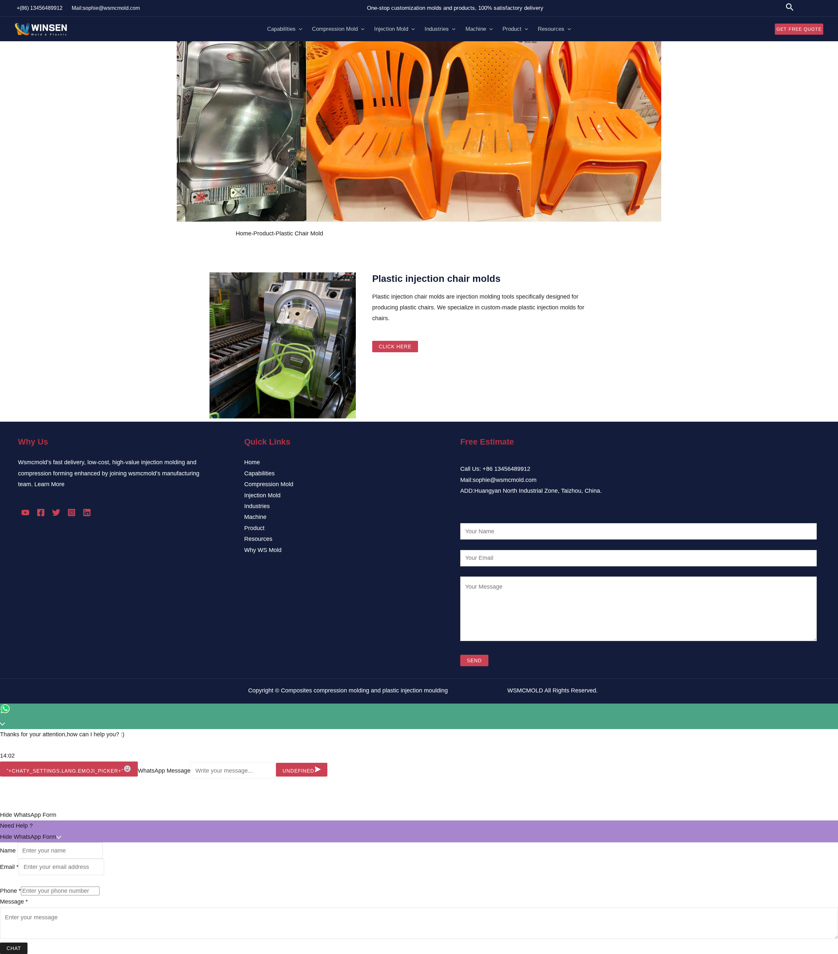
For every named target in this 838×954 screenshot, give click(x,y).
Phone (10, 891)
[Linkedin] (87, 512)
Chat (14, 948)
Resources (551, 29)
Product (511, 29)
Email (9, 867)
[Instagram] (71, 512)
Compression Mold (335, 29)
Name (8, 850)
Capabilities (281, 29)
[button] (419, 815)
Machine (475, 29)
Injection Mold (391, 29)
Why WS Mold (263, 550)
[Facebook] (41, 512)
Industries (437, 29)
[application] (299, 29)
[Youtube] (25, 512)
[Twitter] (56, 512)
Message (14, 901)
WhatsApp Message (164, 770)
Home (252, 462)
